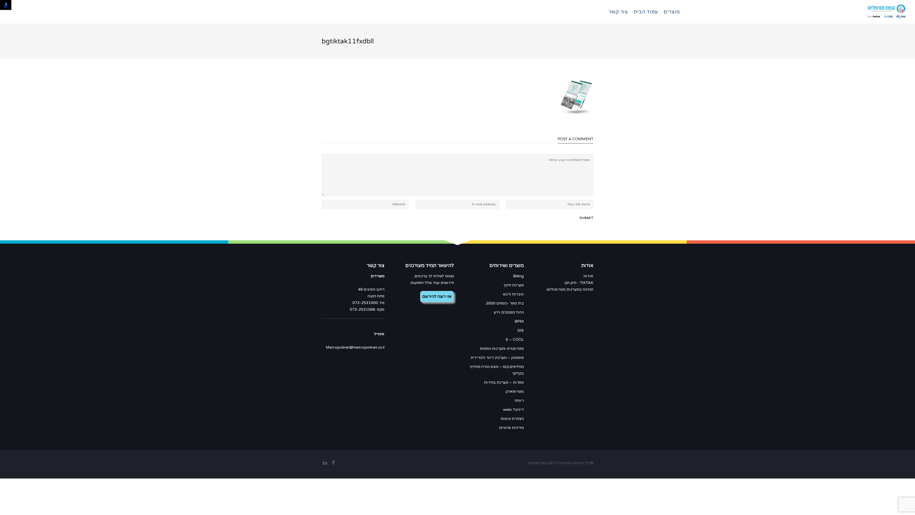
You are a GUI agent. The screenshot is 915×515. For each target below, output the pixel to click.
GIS (520, 330)
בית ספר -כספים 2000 (505, 303)
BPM (519, 321)
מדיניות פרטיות (511, 427)
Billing (518, 276)
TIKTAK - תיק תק (578, 282)
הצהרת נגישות (512, 418)
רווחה (519, 400)
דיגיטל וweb (513, 409)
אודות (588, 276)
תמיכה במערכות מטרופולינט (569, 289)
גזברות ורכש (513, 294)
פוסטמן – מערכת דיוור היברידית (497, 357)
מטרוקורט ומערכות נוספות (502, 348)
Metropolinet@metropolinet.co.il (355, 347)
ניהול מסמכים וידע (509, 312)
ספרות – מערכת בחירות (504, 382)
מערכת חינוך (513, 285)
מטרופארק (515, 391)
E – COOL (515, 339)
